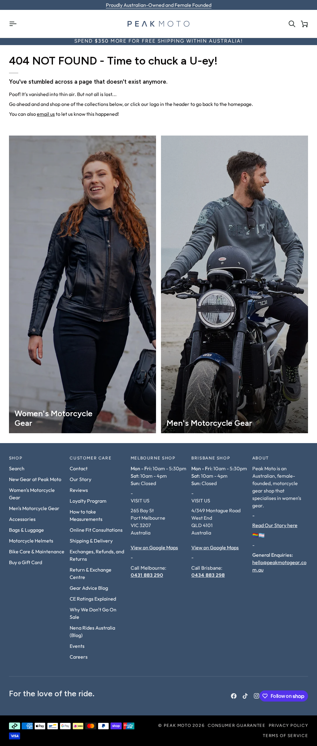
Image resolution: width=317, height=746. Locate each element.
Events (77, 646)
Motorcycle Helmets (31, 541)
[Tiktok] (245, 696)
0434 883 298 (208, 575)
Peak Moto (177, 726)
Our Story (80, 479)
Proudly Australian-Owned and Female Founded (158, 5)
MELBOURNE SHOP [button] (153, 458)
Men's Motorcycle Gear (34, 508)
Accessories (22, 519)
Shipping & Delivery (91, 541)
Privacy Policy (288, 726)
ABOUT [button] (260, 458)
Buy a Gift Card (25, 562)
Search (16, 468)
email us (46, 114)
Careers (79, 657)
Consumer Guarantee (236, 726)
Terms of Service (285, 736)
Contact (79, 468)
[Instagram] (256, 696)
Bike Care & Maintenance (36, 551)
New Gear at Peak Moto (35, 479)
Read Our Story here (274, 525)
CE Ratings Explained (93, 599)
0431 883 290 (147, 575)
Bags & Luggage (26, 530)
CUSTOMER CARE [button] (90, 458)
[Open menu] (15, 24)
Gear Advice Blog (89, 588)
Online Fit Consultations (96, 530)
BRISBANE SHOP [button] (210, 458)
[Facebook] (234, 696)
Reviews (79, 490)
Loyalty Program (88, 501)
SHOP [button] (15, 458)
